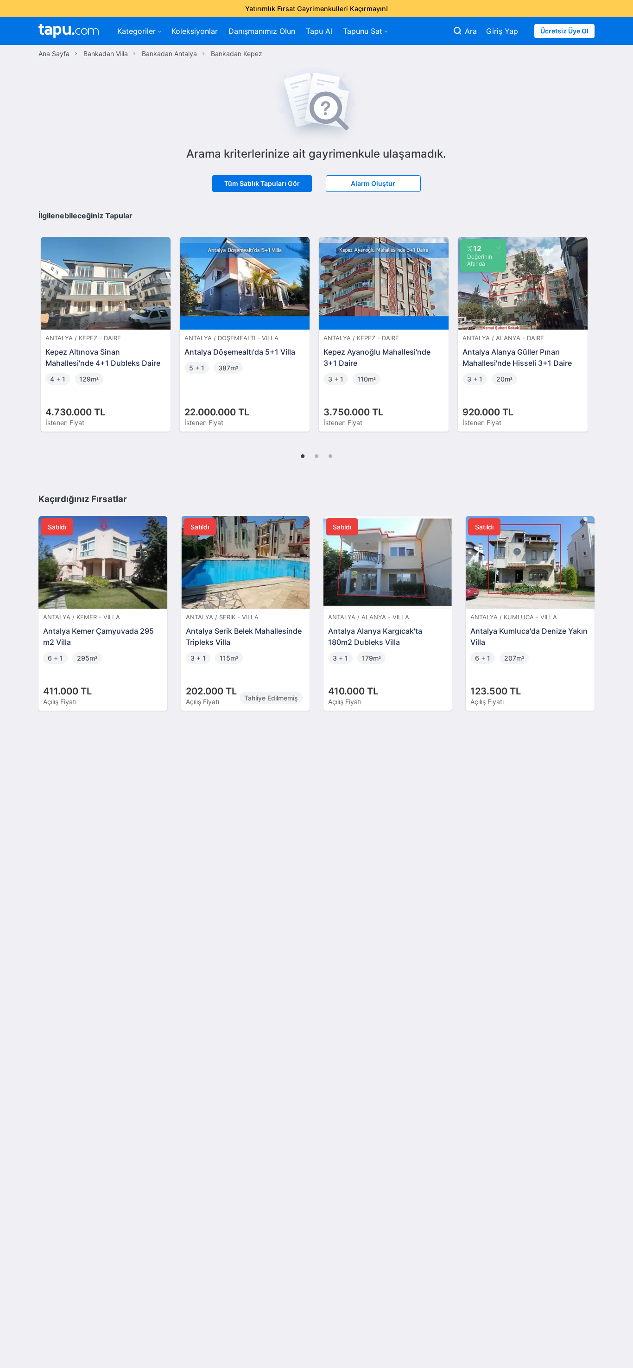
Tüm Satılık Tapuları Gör (262, 183)
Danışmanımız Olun (261, 31)
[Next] (584, 324)
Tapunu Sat (362, 31)
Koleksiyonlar (194, 31)
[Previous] (48, 324)
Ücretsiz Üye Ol (564, 31)
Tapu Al (319, 31)
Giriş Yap (502, 31)
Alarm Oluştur (373, 183)
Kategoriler (136, 31)
